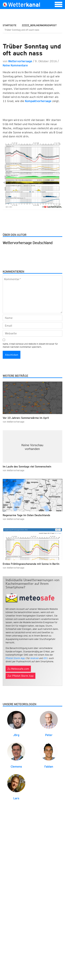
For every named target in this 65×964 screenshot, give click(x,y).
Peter (49, 735)
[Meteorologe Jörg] (16, 719)
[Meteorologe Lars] (16, 783)
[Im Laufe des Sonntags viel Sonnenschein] (32, 446)
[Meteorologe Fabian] (49, 751)
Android (34, 658)
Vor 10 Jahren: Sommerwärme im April (26, 417)
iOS (45, 658)
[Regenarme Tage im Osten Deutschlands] (32, 495)
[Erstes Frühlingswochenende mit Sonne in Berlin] (32, 544)
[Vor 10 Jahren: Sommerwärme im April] (32, 398)
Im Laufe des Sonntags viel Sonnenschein (27, 466)
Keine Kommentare (15, 65)
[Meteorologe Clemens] (16, 751)
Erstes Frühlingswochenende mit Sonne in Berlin (31, 563)
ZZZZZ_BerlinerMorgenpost (39, 25)
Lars (16, 798)
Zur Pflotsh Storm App (20, 675)
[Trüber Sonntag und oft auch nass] (32, 37)
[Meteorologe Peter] (49, 719)
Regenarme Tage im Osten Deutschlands (26, 515)
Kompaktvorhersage (38, 101)
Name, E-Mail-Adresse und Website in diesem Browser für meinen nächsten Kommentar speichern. (30, 345)
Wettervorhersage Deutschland (28, 243)
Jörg (16, 735)
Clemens (16, 766)
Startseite (9, 25)
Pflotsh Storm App (15, 658)
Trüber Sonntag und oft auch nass (32, 49)
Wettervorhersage (20, 61)
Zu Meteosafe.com (18, 668)
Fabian (48, 766)
